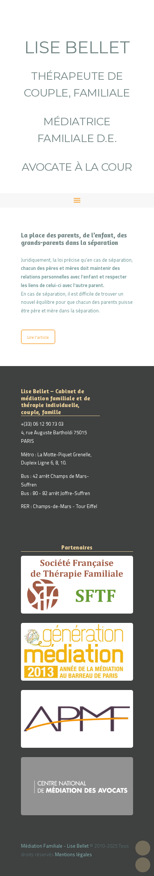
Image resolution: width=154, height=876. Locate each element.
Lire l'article (38, 337)
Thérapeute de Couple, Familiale (77, 84)
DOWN (142, 864)
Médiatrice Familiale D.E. (77, 130)
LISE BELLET (77, 47)
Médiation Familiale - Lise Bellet (55, 846)
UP (142, 848)
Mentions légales (73, 854)
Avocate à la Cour (77, 166)
